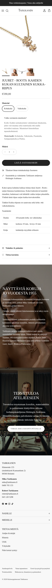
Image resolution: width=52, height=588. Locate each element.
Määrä (5, 147)
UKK (4, 542)
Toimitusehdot (7, 572)
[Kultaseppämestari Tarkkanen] (26, 10)
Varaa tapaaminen (21, 568)
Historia (5, 538)
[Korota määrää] (14, 152)
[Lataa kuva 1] (26, 41)
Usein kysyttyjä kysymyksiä (40, 568)
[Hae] (8, 10)
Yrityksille (6, 546)
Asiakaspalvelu (7, 568)
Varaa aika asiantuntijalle (26, 429)
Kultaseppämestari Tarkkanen (18, 579)
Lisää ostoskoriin (26, 163)
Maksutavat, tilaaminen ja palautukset (28, 572)
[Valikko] (3, 10)
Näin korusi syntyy (9, 550)
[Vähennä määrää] (4, 152)
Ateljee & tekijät (8, 533)
